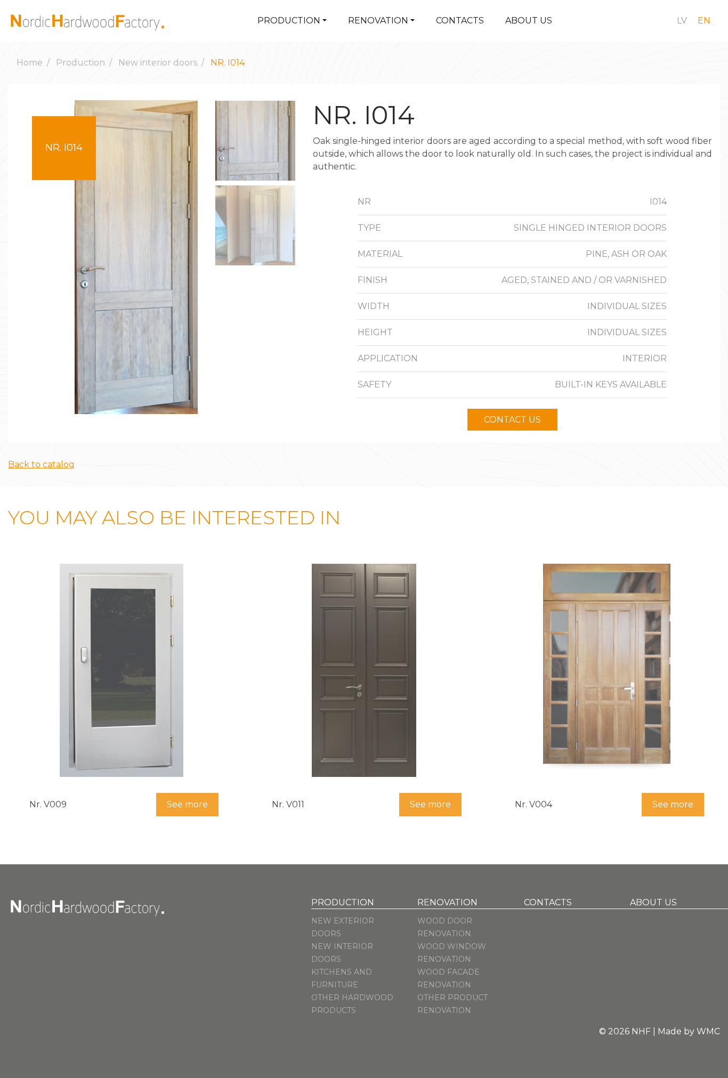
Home (30, 63)
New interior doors (157, 63)
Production (288, 20)
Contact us (512, 420)
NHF (641, 1031)
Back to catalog (41, 464)
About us (528, 20)
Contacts (460, 20)
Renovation (378, 20)
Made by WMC (689, 1031)
